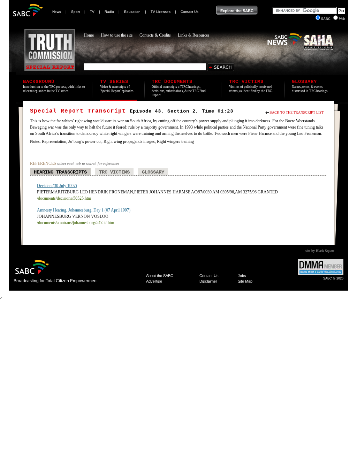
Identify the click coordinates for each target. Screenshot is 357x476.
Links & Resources (194, 35)
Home (89, 35)
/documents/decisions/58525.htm (64, 198)
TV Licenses (160, 12)
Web (342, 19)
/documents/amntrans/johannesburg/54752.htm (75, 222)
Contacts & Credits (155, 35)
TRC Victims (114, 172)
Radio (109, 12)
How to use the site (116, 35)
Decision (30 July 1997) (57, 185)
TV (92, 12)
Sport (75, 12)
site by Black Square (319, 251)
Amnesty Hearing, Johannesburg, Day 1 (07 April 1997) (83, 210)
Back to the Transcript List (296, 112)
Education (132, 12)
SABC (326, 19)
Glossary (153, 172)
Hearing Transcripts (60, 172)
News (56, 12)
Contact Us (189, 12)
